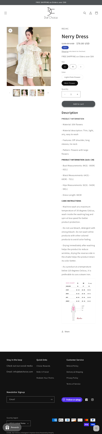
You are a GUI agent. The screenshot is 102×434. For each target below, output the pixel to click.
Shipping (65, 51)
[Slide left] (9, 93)
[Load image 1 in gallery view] (16, 92)
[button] (5, 13)
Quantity (65, 89)
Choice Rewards (43, 366)
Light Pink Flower (73, 78)
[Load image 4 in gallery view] (40, 92)
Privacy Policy (72, 378)
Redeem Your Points (45, 378)
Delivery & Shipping (75, 372)
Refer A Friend (43, 372)
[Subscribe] (51, 399)
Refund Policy (72, 366)
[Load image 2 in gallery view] (24, 92)
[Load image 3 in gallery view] (32, 92)
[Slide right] (48, 93)
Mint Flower (69, 83)
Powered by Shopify (47, 433)
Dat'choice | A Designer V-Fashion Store (26, 433)
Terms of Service (73, 384)
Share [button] (67, 331)
